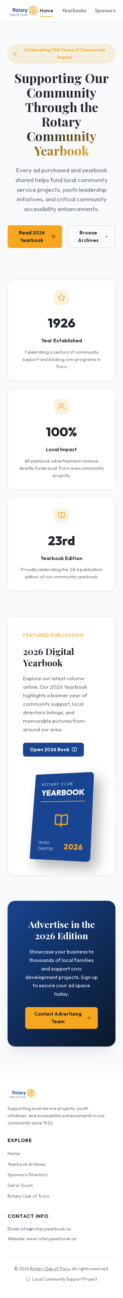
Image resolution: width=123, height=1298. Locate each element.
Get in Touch (20, 1185)
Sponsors (105, 11)
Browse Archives (88, 236)
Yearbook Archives (27, 1164)
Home (46, 11)
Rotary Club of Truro (29, 1196)
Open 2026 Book (49, 749)
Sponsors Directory (28, 1174)
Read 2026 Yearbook (32, 236)
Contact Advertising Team (58, 1017)
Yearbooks (74, 11)
